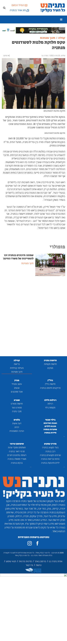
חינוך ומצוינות (16, 371)
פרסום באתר (40, 561)
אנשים (16, 387)
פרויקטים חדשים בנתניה (50, 387)
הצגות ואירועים (50, 423)
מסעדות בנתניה (50, 429)
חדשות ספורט (17, 403)
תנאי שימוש (11, 561)
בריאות (17, 364)
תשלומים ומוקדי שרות (17, 447)
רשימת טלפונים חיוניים (16, 455)
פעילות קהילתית (17, 367)
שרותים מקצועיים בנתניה (50, 455)
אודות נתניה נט (55, 561)
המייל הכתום (18, 5)
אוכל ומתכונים (17, 391)
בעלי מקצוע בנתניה (50, 447)
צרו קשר (29, 565)
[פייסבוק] (37, 543)
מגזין (16, 380)
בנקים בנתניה (17, 462)
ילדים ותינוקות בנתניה (50, 462)
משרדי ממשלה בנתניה (16, 458)
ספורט (17, 400)
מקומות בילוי (50, 407)
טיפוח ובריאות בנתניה (50, 458)
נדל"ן (50, 380)
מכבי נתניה (17, 411)
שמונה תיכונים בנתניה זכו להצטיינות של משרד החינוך (18, 257)
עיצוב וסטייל (17, 383)
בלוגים (17, 419)
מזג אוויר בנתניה (18, 10)
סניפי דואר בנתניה (17, 451)
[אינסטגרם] (29, 543)
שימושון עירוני (17, 443)
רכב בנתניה (50, 451)
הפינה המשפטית (17, 430)
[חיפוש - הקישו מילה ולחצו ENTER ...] (4, 8)
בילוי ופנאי (50, 419)
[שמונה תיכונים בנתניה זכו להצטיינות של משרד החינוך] (50, 264)
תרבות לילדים (50, 426)
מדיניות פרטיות (25, 561)
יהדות (16, 427)
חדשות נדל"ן (50, 383)
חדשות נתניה (50, 360)
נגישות (38, 565)
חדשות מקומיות (50, 364)
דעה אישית (16, 423)
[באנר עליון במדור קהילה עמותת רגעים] (33, 30)
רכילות (50, 403)
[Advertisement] (33, 316)
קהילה (17, 360)
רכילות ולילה (50, 400)
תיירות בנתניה (50, 432)
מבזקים (50, 367)
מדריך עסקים (50, 443)
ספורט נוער (17, 407)
